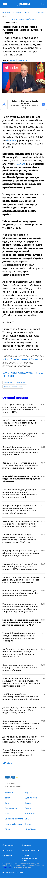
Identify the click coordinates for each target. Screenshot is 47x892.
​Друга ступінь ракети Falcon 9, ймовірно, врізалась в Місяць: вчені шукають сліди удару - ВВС (21, 739)
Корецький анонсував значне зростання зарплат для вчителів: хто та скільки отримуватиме (20, 465)
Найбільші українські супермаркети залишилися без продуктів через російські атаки (20, 696)
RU (42, 4)
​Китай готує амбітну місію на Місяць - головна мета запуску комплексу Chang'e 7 (19, 422)
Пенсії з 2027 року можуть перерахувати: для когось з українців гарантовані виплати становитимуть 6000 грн (19, 538)
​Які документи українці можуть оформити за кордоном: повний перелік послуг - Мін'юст (20, 553)
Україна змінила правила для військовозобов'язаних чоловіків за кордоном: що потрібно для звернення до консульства (20, 608)
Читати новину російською (23, 19)
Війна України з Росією (13, 387)
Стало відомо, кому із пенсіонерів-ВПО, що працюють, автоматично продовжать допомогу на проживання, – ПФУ (21, 725)
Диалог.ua (7, 867)
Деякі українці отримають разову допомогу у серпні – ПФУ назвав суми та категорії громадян (21, 579)
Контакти (7, 856)
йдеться (11, 140)
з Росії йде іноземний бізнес (20, 359)
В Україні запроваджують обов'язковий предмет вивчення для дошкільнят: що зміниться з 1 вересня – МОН (21, 451)
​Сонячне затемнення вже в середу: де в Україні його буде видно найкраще (19, 667)
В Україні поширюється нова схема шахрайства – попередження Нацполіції (18, 752)
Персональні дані (31, 850)
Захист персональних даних (29, 858)
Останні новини (15, 397)
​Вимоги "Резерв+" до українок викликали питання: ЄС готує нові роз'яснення (19, 436)
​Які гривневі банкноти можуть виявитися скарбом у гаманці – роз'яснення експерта (20, 593)
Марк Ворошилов (18, 60)
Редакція (7, 850)
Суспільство (8, 383)
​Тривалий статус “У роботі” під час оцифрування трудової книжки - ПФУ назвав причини (19, 566)
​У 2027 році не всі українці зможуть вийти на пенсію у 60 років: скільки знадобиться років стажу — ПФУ (21, 408)
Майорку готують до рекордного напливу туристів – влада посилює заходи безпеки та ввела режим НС (20, 653)
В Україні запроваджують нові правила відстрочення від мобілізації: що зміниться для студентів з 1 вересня (19, 509)
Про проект (8, 845)
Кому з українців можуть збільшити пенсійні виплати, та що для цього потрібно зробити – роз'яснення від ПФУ (21, 682)
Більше (7, 763)
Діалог (4, 16)
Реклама (26, 845)
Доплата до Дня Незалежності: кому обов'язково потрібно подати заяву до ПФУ (19, 710)
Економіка (21, 383)
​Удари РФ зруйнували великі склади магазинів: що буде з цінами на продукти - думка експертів (19, 637)
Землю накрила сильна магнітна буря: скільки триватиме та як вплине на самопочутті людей (21, 524)
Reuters (20, 163)
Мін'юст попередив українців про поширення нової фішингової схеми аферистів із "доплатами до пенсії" (19, 493)
